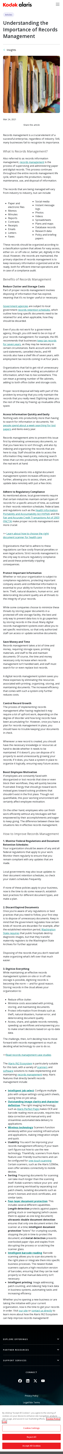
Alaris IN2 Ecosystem (20, 1063)
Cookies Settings (31, 1428)
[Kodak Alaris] (17, 4)
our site (23, 1310)
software (8, 1071)
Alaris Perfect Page (28, 1109)
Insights (11, 50)
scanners (42, 1067)
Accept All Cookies (31, 1445)
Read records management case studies (28, 1055)
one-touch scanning (40, 1160)
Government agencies (15, 306)
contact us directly (41, 1310)
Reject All (31, 1437)
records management (32, 162)
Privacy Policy (31, 1395)
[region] (31, 1428)
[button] (31, 1339)
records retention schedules (34, 310)
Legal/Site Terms (31, 1402)
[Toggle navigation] (57, 4)
